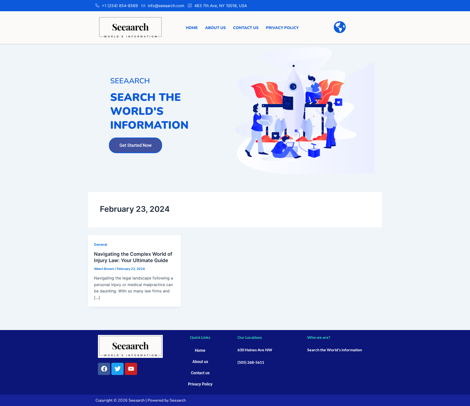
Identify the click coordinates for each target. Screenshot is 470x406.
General (100, 244)
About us (215, 28)
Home (192, 28)
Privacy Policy (282, 28)
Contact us (245, 28)
